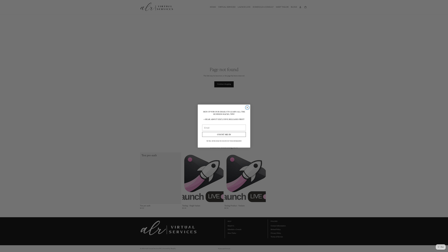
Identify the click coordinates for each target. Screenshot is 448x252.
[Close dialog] (247, 107)
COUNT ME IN (224, 134)
